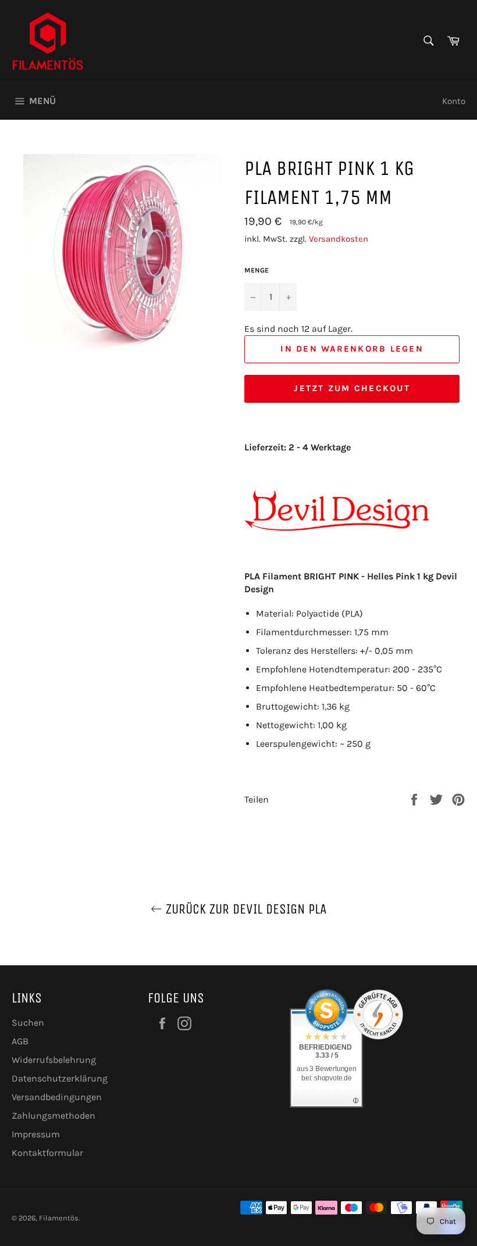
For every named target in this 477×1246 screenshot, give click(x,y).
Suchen (28, 1022)
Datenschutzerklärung (60, 1078)
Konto (453, 101)
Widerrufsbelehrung (54, 1059)
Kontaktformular (47, 1152)
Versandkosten (338, 239)
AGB (20, 1041)
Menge (256, 270)
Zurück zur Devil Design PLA (244, 909)
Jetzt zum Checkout (352, 388)
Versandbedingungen (57, 1096)
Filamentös (59, 1217)
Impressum (36, 1134)
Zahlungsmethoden (53, 1115)
